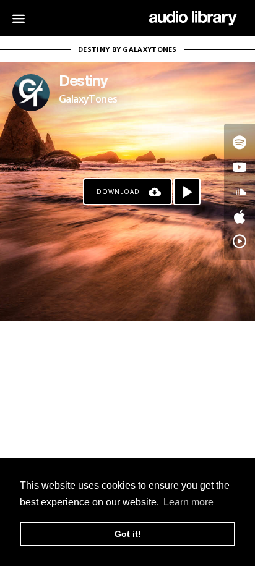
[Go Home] (192, 18)
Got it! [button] (128, 534)
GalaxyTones (88, 99)
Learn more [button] (188, 502)
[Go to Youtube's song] (239, 166)
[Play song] (187, 191)
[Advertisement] (127, 404)
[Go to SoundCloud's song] (239, 191)
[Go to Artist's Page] (31, 92)
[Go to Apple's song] (239, 216)
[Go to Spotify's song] (239, 142)
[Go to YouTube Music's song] (239, 241)
